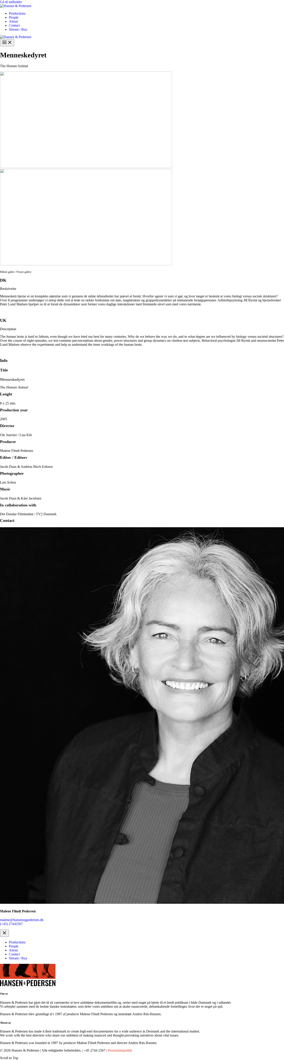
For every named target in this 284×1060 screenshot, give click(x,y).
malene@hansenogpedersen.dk (21, 920)
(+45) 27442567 (11, 924)
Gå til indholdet (11, 2)
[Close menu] (4, 933)
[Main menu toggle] (7, 42)
